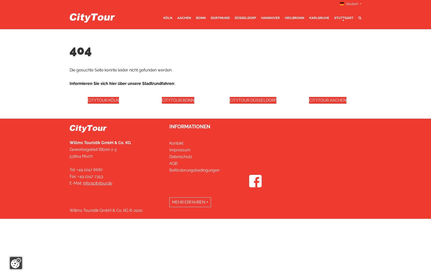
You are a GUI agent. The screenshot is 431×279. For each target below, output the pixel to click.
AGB (173, 163)
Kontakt (176, 143)
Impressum (180, 150)
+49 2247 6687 (90, 169)
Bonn (201, 18)
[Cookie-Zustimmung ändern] (16, 263)
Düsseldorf (245, 18)
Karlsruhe (319, 18)
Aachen (184, 18)
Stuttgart (343, 18)
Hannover (270, 18)
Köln (167, 18)
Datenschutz (180, 156)
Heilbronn (294, 18)
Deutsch (352, 4)
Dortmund (220, 18)
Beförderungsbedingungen (194, 170)
